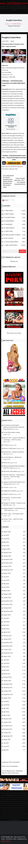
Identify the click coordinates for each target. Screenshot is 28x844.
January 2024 (7, 639)
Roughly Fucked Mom (11, 37)
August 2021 (7, 739)
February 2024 (7, 635)
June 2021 (6, 746)
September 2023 (8, 653)
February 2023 (7, 677)
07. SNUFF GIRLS (8, 231)
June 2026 (6, 538)
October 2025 (7, 566)
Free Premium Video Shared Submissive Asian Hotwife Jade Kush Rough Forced (13, 427)
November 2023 (7, 646)
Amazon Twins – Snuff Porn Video (13, 519)
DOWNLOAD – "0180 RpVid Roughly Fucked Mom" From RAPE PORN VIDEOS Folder (13, 83)
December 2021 (7, 725)
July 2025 (6, 576)
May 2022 (6, 708)
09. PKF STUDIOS (8, 238)
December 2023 (7, 642)
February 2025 (7, 594)
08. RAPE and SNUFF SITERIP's (11, 235)
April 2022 (6, 712)
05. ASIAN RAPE (7, 224)
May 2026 (6, 542)
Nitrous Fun (6, 462)
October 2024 (7, 608)
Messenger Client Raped (10, 471)
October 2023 (7, 649)
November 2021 (7, 729)
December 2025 (7, 559)
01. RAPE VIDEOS (8, 210)
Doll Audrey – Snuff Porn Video (12, 497)
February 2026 (7, 552)
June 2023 (6, 663)
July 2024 (6, 618)
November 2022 (7, 687)
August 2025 (7, 573)
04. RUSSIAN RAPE (8, 221)
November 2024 (7, 604)
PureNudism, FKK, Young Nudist (10, 762)
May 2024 (6, 625)
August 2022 (7, 698)
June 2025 (6, 580)
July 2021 (6, 743)
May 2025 (6, 583)
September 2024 (8, 611)
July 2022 (6, 701)
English (6, 200)
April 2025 (6, 587)
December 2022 (7, 684)
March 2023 (6, 673)
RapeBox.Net (11, 795)
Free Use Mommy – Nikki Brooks (12, 457)
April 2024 (6, 628)
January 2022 (7, 722)
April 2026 (6, 545)
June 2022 (6, 705)
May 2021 (6, 750)
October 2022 (7, 691)
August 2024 (7, 615)
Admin (12, 41)
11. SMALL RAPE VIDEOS (10, 245)
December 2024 (7, 601)
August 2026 (7, 531)
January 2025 (7, 597)
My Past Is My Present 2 (10, 448)
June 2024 (6, 622)
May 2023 (6, 667)
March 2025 (6, 590)
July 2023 (6, 660)
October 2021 (7, 732)
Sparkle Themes (5, 841)
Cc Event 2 (6, 445)
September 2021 (8, 736)
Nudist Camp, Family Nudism (10, 766)
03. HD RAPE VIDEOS (9, 217)
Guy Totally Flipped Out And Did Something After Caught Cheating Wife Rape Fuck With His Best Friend (8, 181)
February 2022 (7, 718)
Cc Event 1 (6, 487)
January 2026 (7, 556)
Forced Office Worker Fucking (11, 432)
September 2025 (8, 570)
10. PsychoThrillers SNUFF (10, 241)
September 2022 (8, 694)
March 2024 (6, 632)
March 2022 (6, 715)
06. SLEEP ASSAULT (9, 228)
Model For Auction (8, 494)
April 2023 (6, 670)
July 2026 (6, 535)
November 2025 (7, 563)
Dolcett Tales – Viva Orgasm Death (13, 513)
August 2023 (7, 656)
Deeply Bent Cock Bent (9, 491)
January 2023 (7, 680)
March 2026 (6, 549)
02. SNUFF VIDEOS (8, 214)
